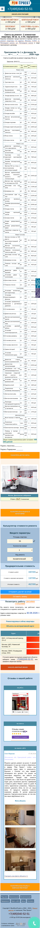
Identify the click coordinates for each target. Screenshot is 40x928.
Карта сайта (15, 901)
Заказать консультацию (20, 14)
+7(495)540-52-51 (20, 9)
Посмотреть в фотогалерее (20, 512)
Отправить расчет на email (20, 592)
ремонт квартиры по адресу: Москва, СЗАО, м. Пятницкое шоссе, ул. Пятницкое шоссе (20, 42)
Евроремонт (5, 901)
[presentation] (2, 480)
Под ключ (4, 897)
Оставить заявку (20, 597)
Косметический (26, 897)
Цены (23, 901)
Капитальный (14, 897)
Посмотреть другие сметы (20, 455)
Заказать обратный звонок (18, 667)
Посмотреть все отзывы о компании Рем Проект (20, 887)
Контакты (30, 901)
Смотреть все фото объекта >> (16, 876)
